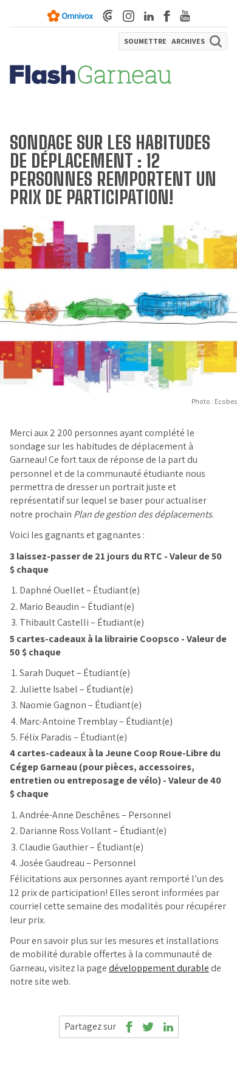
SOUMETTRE (145, 41)
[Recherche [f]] (216, 41)
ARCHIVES (188, 41)
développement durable (159, 968)
